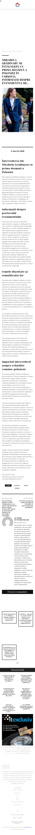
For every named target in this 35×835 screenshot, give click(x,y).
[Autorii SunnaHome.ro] (7, 551)
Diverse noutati (12, 51)
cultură (26, 485)
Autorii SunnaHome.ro (21, 519)
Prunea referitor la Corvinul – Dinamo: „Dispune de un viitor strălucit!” (9, 617)
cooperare (17, 485)
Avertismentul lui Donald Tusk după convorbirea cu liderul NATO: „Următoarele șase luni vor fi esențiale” (9, 652)
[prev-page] (17, 663)
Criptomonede (9, 753)
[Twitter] (8, 141)
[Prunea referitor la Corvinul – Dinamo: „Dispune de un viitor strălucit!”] (9, 604)
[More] (22, 141)
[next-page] (18, 663)
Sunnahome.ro (28, 827)
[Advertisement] (17, 27)
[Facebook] (4, 141)
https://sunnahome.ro (20, 522)
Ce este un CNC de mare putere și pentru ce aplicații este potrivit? (26, 504)
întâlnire (17, 488)
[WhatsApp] (17, 141)
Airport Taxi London (10, 749)
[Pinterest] (13, 141)
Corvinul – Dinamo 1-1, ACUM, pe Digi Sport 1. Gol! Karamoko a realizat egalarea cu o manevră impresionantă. (26, 619)
